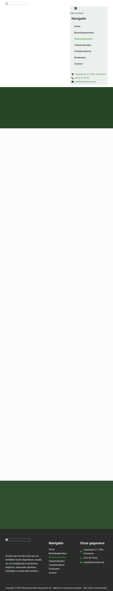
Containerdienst (82, 51)
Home (77, 26)
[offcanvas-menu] (72, 4)
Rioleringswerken (83, 39)
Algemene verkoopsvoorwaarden (67, 588)
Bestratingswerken (84, 33)
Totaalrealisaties (82, 45)
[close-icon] (75, 9)
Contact (78, 64)
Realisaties (80, 57)
